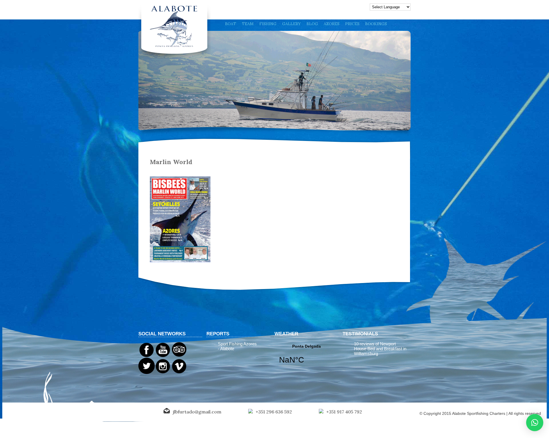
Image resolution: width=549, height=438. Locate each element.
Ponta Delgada (306, 357)
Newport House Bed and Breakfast (378, 346)
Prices (352, 23)
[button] (534, 422)
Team (248, 23)
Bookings (376, 23)
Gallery (291, 23)
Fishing (268, 23)
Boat (230, 23)
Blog (312, 23)
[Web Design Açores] (23, 412)
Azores (331, 23)
